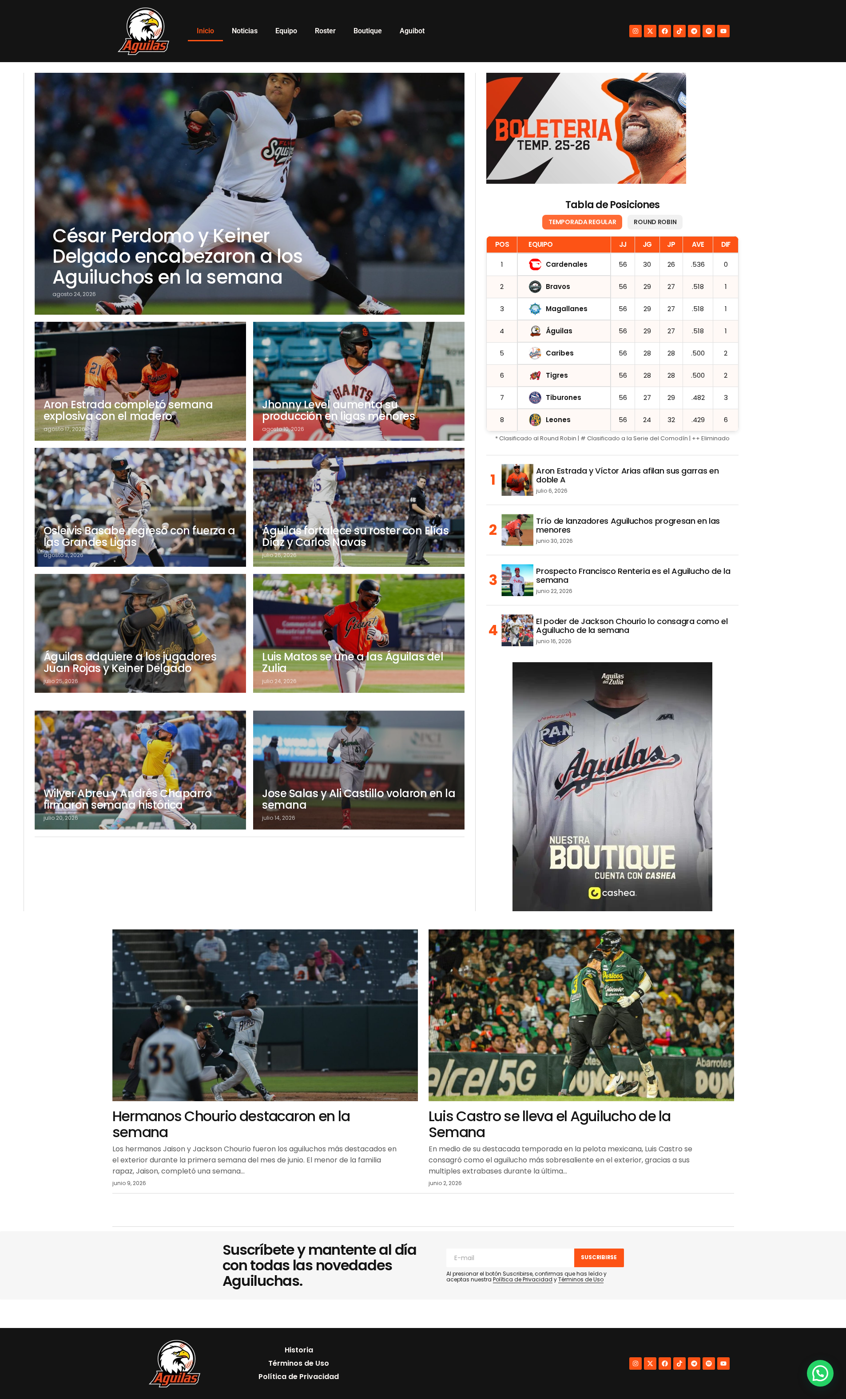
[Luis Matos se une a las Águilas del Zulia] (359, 633)
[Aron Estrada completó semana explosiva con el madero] (140, 381)
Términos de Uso (581, 1279)
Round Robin (655, 221)
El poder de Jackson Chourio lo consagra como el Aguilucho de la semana (631, 626)
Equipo (286, 31)
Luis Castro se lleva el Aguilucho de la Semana (550, 1123)
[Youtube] (723, 31)
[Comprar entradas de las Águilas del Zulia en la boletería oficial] (586, 128)
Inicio (205, 31)
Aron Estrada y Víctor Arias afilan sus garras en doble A (627, 475)
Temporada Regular (582, 221)
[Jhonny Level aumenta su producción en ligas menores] (359, 381)
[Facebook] (665, 31)
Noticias (245, 31)
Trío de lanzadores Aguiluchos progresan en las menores (627, 525)
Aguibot (412, 31)
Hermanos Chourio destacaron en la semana (231, 1123)
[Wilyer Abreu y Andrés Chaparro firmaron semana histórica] (140, 770)
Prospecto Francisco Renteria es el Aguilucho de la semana (633, 576)
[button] (820, 1373)
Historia (299, 1350)
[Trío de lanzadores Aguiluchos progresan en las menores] (517, 530)
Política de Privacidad (522, 1279)
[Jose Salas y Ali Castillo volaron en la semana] (359, 770)
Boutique (367, 31)
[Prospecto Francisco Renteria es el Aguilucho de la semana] (517, 580)
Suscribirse (598, 1257)
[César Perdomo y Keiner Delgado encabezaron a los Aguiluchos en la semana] (250, 194)
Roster (325, 31)
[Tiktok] (679, 31)
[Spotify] (709, 31)
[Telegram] (694, 31)
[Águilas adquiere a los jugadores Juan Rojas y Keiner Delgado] (140, 633)
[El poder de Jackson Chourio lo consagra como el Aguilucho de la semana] (517, 630)
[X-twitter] (650, 31)
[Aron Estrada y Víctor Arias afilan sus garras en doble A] (517, 480)
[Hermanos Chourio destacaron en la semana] (265, 1015)
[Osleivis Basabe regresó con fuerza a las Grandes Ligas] (140, 507)
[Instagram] (635, 31)
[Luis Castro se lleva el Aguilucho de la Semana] (581, 1015)
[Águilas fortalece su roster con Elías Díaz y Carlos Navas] (359, 507)
